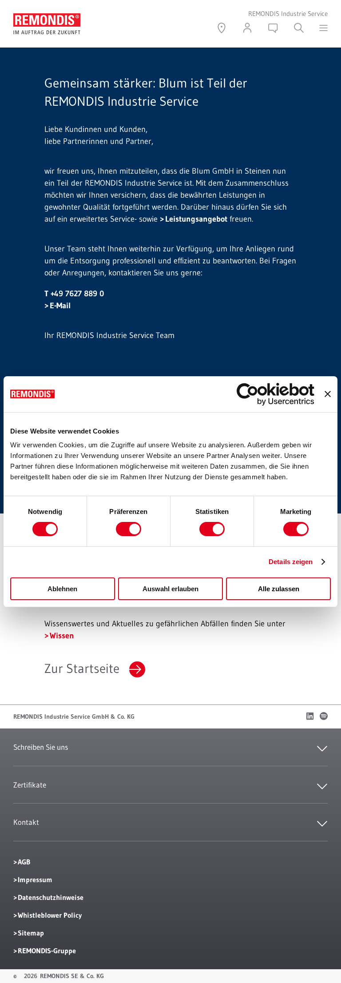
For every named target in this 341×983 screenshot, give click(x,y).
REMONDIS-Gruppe (47, 950)
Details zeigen (291, 561)
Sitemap (31, 932)
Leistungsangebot (196, 219)
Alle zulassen (278, 589)
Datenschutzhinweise (50, 897)
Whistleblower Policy (50, 915)
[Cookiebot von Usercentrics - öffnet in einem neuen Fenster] (275, 393)
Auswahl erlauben (170, 589)
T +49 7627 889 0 (74, 293)
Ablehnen (62, 589)
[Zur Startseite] (46, 19)
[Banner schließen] (328, 394)
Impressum (35, 879)
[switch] (128, 529)
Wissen (62, 636)
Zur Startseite (81, 669)
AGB (24, 861)
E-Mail (60, 305)
